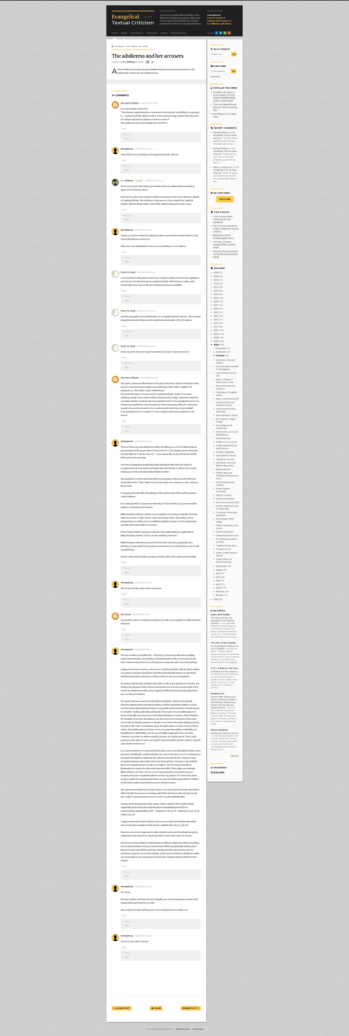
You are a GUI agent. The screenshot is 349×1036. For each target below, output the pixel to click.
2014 (216, 316)
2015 (216, 312)
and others (225, 23)
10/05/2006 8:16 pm (143, 650)
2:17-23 (169, 811)
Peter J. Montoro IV (222, 167)
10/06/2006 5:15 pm (143, 936)
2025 (216, 276)
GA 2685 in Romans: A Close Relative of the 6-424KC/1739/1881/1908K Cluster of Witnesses (224, 96)
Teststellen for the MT (226, 455)
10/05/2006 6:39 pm (141, 614)
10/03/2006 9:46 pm (144, 149)
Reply (124, 129)
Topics (164, 33)
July (218, 573)
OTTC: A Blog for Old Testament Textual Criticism (225, 668)
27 (133, 814)
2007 (216, 341)
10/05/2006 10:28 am (146, 346)
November (221, 352)
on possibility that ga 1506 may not (224, 135)
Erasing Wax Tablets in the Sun (224, 733)
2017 (216, 305)
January (220, 595)
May (218, 580)
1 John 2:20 (126, 814)
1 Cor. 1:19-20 (181, 825)
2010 (216, 330)
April (218, 584)
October (220, 355)
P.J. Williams (127, 180)
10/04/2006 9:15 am (154, 181)
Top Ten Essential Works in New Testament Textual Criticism (226, 229)
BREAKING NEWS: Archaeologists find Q (223, 236)
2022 (216, 287)
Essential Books (178, 33)
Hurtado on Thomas (225, 459)
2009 (216, 334)
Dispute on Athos (224, 495)
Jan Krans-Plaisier (130, 103)
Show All (234, 756)
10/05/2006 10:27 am (146, 311)
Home (115, 33)
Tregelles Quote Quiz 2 (226, 545)
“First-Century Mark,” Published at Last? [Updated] (223, 219)
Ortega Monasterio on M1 (227, 535)
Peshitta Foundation (225, 499)
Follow (225, 199)
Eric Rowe (126, 614)
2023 (216, 283)
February (220, 591)
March (219, 588)
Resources (152, 33)
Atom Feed (215, 76)
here (156, 73)
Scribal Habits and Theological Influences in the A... (227, 476)
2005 (216, 599)
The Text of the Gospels (223, 643)
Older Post (122, 1008)
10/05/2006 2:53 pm (149, 378)
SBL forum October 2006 (227, 502)
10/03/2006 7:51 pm (149, 103)
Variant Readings (219, 730)
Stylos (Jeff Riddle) (220, 615)
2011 (216, 327)
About (124, 33)
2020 (216, 294)
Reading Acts (217, 693)
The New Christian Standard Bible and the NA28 (224, 245)
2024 (216, 280)
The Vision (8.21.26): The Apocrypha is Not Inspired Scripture (222, 620)
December (221, 348)
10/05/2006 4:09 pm (144, 441)
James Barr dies (223, 438)
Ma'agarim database (225, 452)
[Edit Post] (152, 62)
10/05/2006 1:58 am (143, 230)
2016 (216, 308)
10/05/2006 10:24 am (146, 272)
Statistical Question (225, 532)
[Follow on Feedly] (225, 33)
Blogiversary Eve (223, 469)
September (221, 566)
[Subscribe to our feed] (229, 33)
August (219, 570)
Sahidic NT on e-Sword (226, 442)
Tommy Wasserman (217, 21)
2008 (216, 337)
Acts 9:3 (233, 662)
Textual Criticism (133, 20)
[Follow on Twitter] (220, 33)
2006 (216, 345)
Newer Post (190, 1008)
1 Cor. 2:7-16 (193, 811)
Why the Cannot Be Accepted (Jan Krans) (225, 254)
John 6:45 (182, 811)
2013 (216, 319)
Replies (128, 134)
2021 (216, 290)
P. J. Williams (213, 23)
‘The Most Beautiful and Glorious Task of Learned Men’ (225, 107)
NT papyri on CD (223, 549)
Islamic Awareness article (227, 399)
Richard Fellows (221, 132)
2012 (216, 323)
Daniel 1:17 (161, 811)
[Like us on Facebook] (216, 33)
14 (148, 62)
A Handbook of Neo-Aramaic (224, 671)
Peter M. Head (214, 18)
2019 (216, 298)
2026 (216, 272)
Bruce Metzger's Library (226, 415)
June (218, 577)
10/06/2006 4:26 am (144, 887)
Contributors (137, 33)
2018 (216, 301)
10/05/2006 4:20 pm (144, 583)
